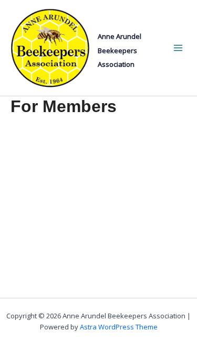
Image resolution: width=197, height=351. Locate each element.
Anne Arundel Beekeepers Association (119, 50)
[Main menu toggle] (177, 48)
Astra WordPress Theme (119, 327)
